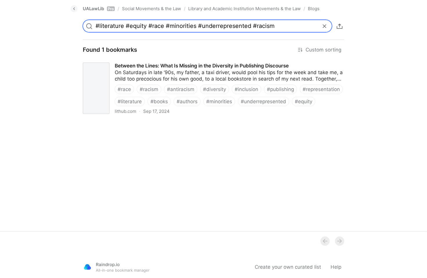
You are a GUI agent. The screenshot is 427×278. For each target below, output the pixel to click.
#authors (187, 101)
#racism (149, 89)
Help (336, 267)
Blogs (314, 8)
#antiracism (180, 89)
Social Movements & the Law (151, 8)
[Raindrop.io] (87, 267)
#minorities (219, 101)
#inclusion (246, 89)
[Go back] (74, 8)
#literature (130, 101)
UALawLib (98, 8)
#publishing (280, 89)
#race (124, 89)
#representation (321, 89)
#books (159, 101)
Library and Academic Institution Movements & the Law (244, 8)
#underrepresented (263, 101)
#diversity (214, 89)
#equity (303, 101)
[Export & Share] (339, 26)
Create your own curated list (288, 267)
